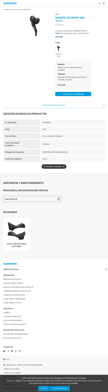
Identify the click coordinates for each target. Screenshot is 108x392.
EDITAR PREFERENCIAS (60, 388)
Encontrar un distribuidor (74, 94)
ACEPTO (43, 388)
